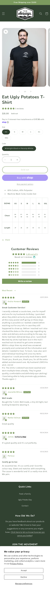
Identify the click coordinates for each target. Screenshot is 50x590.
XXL (8, 138)
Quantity (5, 154)
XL (40, 132)
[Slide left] (19, 91)
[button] (3, 14)
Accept (24, 570)
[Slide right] (31, 91)
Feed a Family (25, 494)
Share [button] (7, 240)
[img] (8, 297)
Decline (24, 577)
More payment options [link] (25, 184)
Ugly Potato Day (25, 499)
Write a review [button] (25, 281)
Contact (25, 505)
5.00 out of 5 (32, 254)
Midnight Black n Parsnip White (20, 149)
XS (7, 132)
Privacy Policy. (16, 563)
